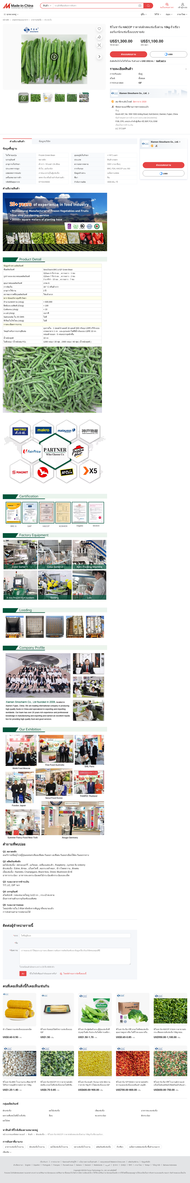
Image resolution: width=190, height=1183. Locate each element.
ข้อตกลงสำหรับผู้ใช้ (69, 1162)
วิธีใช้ (156, 14)
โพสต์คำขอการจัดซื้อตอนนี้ (73, 973)
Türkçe (147, 1165)
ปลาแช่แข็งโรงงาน (82, 1146)
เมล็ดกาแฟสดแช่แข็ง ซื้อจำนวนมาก (144, 1146)
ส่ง (23, 973)
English (28, 1165)
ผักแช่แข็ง (48, 20)
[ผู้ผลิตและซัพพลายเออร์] (18, 6)
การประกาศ (55, 1162)
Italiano (79, 1165)
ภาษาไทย (138, 1165)
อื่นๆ (51, 1115)
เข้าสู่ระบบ (182, 7)
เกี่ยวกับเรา (44, 1162)
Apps (168, 14)
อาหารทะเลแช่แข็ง (149, 1110)
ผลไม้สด (6, 1120)
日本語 (123, 1165)
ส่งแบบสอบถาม (128, 54)
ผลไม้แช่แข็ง (54, 1110)
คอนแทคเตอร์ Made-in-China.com (112, 1162)
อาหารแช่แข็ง (36, 20)
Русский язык (68, 1165)
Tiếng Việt (156, 1165)
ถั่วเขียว (120, 1146)
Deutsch (88, 1165)
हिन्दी (130, 1165)
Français (56, 1165)
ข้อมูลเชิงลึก (145, 1162)
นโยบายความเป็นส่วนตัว (88, 1162)
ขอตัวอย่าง (161, 61)
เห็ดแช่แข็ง (99, 1110)
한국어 (115, 1165)
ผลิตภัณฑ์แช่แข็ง (103, 1146)
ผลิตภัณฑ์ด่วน (133, 1162)
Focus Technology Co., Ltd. (97, 1170)
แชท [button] (170, 54)
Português (46, 1165)
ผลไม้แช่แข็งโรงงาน (59, 1146)
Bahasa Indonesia (170, 1165)
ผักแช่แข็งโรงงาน (37, 1146)
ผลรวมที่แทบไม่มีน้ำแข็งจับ (14, 1115)
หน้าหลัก (6, 20)
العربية (107, 1165)
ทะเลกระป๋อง (100, 1115)
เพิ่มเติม (6, 1152)
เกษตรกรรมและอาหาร (20, 20)
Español (37, 1165)
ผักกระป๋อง (145, 1115)
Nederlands (98, 1165)
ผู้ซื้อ (143, 14)
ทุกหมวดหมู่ (11, 14)
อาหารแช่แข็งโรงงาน (14, 1146)
